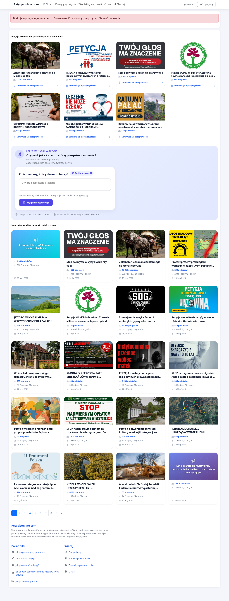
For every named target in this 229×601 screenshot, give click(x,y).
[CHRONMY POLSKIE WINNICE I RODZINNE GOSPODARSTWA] (35, 116)
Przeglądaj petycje (65, 4)
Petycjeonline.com (26, 4)
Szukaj (121, 4)
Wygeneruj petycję (38, 202)
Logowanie (187, 4)
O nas (107, 4)
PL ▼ (49, 4)
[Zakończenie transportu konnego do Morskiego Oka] (35, 65)
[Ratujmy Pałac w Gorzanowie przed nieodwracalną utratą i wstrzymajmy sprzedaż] (140, 116)
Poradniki (18, 546)
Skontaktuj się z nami (90, 4)
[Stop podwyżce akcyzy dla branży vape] (140, 64)
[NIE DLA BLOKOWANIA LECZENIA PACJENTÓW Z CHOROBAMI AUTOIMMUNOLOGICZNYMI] (88, 116)
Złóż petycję (206, 4)
